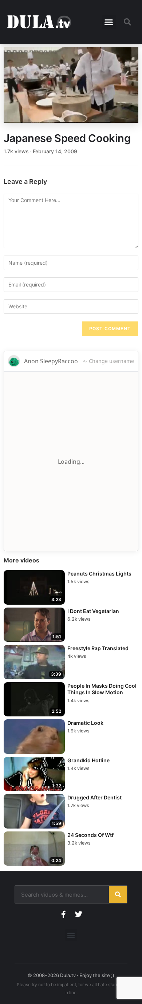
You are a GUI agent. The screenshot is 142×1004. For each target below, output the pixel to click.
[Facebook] (63, 914)
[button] (109, 22)
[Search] (118, 894)
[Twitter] (78, 914)
